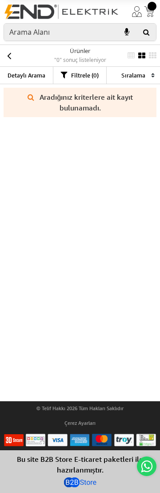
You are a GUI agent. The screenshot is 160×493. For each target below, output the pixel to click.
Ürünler (80, 51)
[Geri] (9, 55)
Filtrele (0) (85, 75)
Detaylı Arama (26, 75)
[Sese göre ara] (126, 32)
